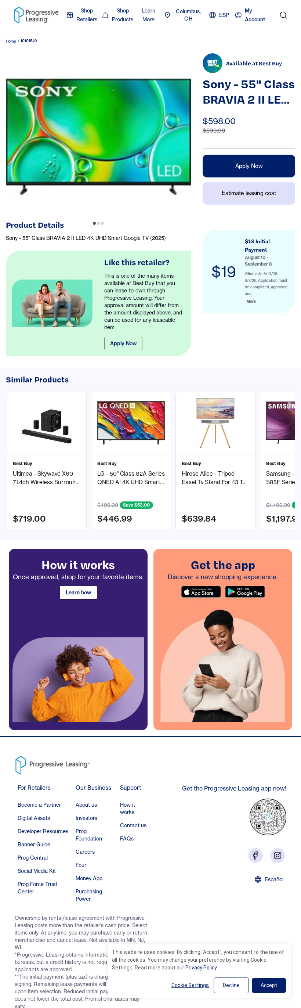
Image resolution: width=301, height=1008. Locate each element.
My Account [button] (255, 15)
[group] (98, 137)
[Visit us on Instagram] (277, 855)
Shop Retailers (86, 15)
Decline (231, 985)
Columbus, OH (188, 15)
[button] (47, 461)
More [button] (251, 301)
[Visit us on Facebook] (255, 855)
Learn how (78, 592)
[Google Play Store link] (245, 592)
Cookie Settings (190, 985)
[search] (283, 15)
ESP (224, 15)
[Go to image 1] (94, 223)
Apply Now (123, 343)
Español (274, 879)
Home (11, 41)
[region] (78, 639)
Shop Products (122, 15)
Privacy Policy (201, 968)
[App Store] (201, 592)
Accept (269, 985)
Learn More (148, 15)
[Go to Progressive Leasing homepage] (54, 763)
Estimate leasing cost (249, 193)
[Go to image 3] (102, 223)
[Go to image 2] (98, 223)
